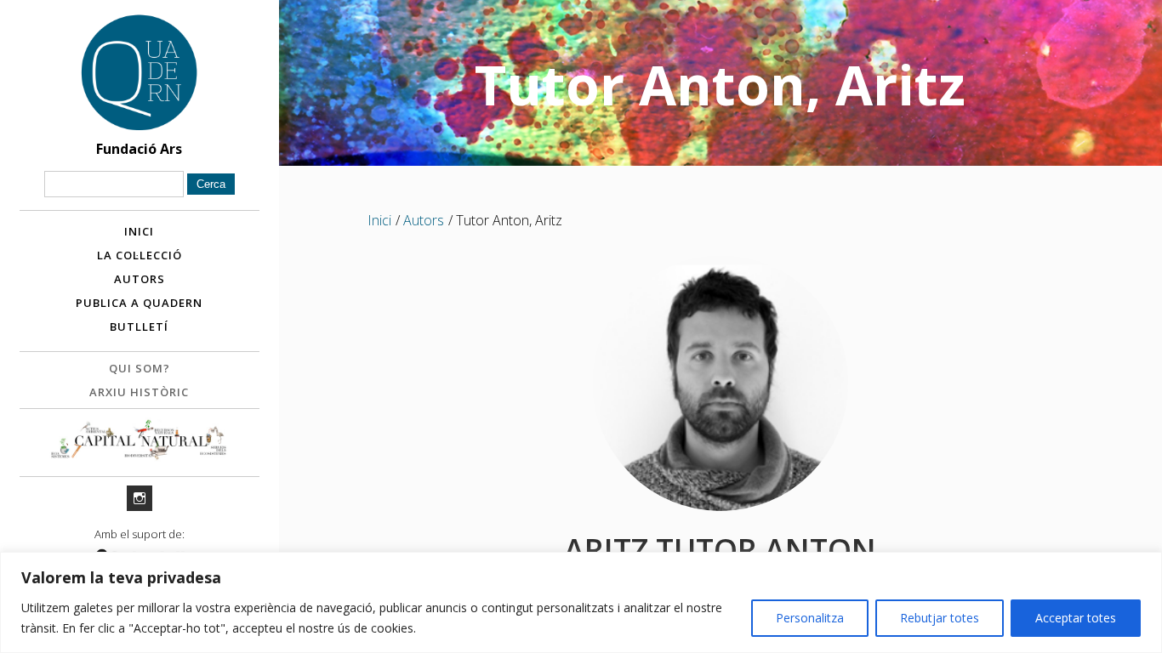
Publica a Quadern (139, 302)
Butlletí (139, 326)
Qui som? (139, 368)
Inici (139, 231)
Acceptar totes (1075, 618)
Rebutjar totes (939, 618)
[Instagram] (139, 498)
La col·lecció (139, 255)
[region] (581, 602)
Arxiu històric (139, 392)
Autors (139, 279)
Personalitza (810, 618)
